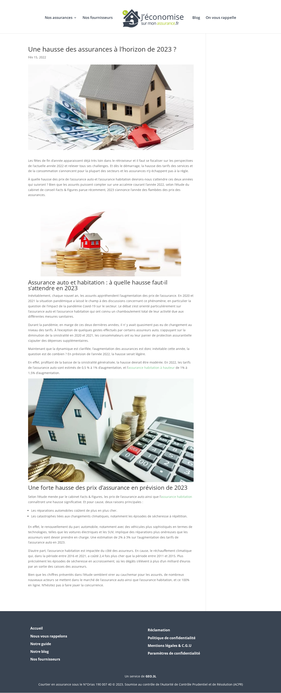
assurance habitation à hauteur (151, 367)
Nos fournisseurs (98, 18)
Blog (196, 18)
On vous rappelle (221, 18)
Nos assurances (58, 18)
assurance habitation (176, 497)
